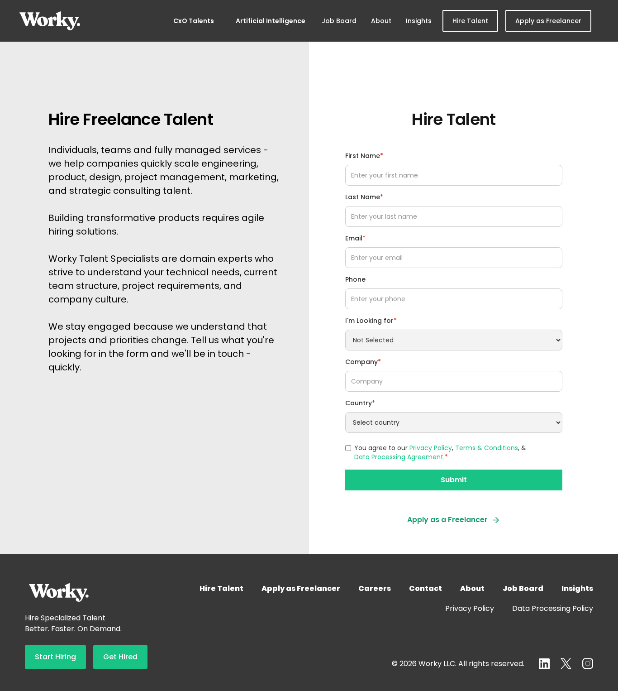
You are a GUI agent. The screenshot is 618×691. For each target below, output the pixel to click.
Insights (419, 20)
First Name (364, 155)
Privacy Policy (430, 447)
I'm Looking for (371, 320)
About (381, 20)
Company (363, 361)
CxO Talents (193, 20)
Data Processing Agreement (398, 456)
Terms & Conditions (486, 447)
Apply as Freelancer (548, 20)
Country (360, 403)
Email (355, 238)
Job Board (339, 20)
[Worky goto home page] (49, 21)
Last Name (364, 197)
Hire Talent (470, 20)
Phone (355, 279)
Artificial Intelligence (270, 20)
